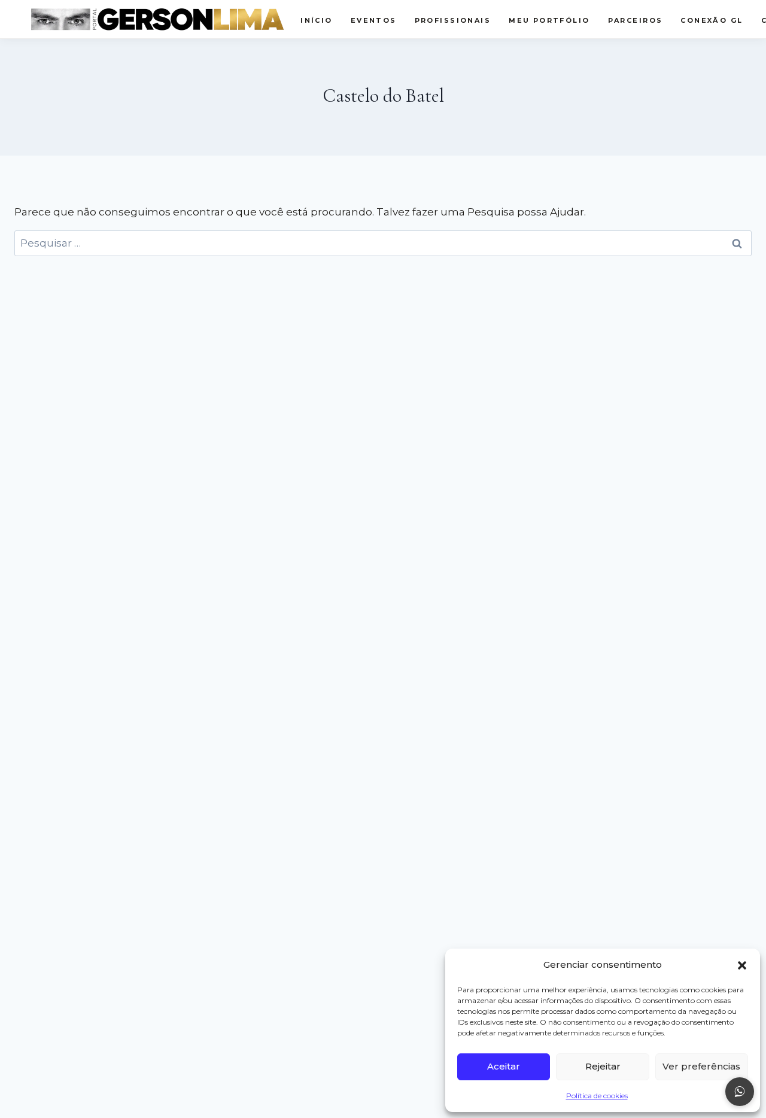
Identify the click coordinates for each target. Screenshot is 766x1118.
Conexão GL (711, 20)
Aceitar (503, 1066)
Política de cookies (597, 1095)
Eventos (374, 20)
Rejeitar (603, 1066)
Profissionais (453, 20)
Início (316, 20)
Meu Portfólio (549, 20)
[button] (742, 965)
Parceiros (635, 20)
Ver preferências (701, 1066)
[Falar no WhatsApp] (739, 1091)
